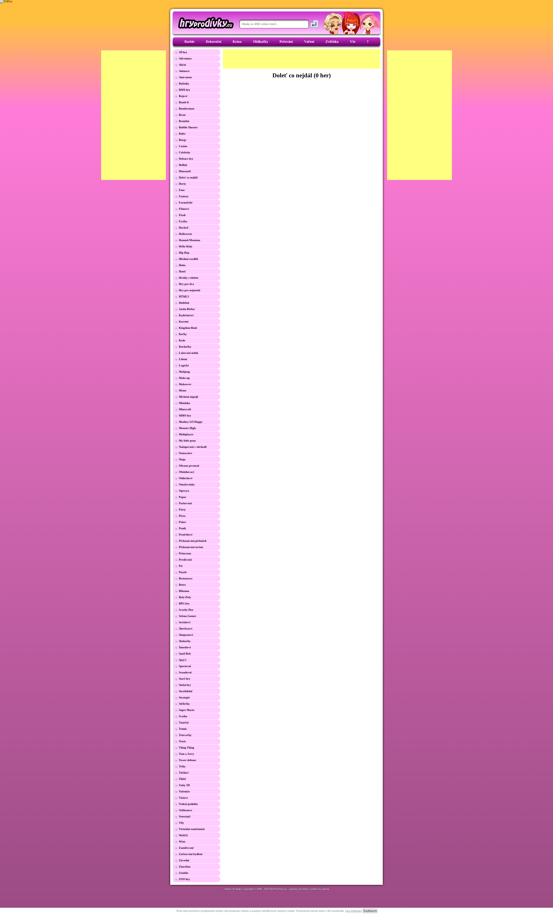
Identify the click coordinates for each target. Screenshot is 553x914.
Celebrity (184, 152)
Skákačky (185, 641)
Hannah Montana (189, 240)
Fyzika (183, 221)
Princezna (185, 553)
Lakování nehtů (188, 352)
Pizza (182, 515)
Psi (181, 565)
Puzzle (183, 572)
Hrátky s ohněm (188, 277)
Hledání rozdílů (188, 259)
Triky (182, 766)
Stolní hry (185, 685)
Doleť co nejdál (188, 177)
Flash (182, 215)
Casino (183, 146)
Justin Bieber (187, 309)
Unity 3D (184, 785)
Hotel (182, 271)
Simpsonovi (186, 634)
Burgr (182, 139)
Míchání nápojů (188, 396)
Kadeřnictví (186, 315)
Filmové (184, 208)
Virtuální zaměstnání (192, 829)
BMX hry (184, 89)
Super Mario (186, 710)
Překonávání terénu (191, 547)
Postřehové (185, 534)
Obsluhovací (186, 472)
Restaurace (185, 578)
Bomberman (186, 108)
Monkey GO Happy (191, 421)
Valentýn (184, 791)
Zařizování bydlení (190, 854)
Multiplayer (186, 434)
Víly (181, 822)
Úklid (182, 778)
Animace (184, 71)
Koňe (182, 340)
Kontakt (237, 888)
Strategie (184, 697)
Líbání (183, 359)
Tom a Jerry (186, 753)
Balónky (184, 83)
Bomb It (184, 102)
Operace (184, 490)
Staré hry (184, 678)
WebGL (183, 835)
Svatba (183, 716)
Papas (182, 497)
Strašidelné (185, 691)
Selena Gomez (187, 616)
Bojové (183, 96)
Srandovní (185, 672)
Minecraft (185, 409)
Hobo (182, 265)
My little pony (187, 440)
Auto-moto (185, 77)
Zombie (183, 872)
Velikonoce (185, 810)
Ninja (182, 459)
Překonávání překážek (193, 540)
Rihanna (184, 591)
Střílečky (184, 703)
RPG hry (184, 603)
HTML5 (184, 296)
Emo (182, 190)
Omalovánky (187, 484)
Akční (182, 64)
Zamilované (186, 847)
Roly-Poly (185, 597)
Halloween (185, 233)
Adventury (185, 58)
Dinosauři (185, 171)
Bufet (182, 133)
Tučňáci (184, 772)
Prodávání (185, 559)
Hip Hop (184, 252)
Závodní (184, 860)
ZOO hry (184, 879)
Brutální (184, 121)
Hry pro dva (186, 284)
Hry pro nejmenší (189, 290)
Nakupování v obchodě (193, 446)
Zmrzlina (185, 866)
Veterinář (185, 816)
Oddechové (185, 478)
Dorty (182, 183)
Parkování (185, 503)
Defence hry (186, 158)
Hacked (183, 227)
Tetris (182, 741)
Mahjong (184, 371)
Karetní (183, 321)
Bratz (182, 114)
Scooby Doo (186, 609)
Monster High (187, 428)
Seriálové (185, 622)
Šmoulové (185, 647)
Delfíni (183, 165)
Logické (184, 365)
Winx (182, 841)
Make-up (184, 378)
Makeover (185, 384)
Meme (182, 390)
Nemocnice (185, 453)
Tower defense (187, 760)
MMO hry (185, 415)
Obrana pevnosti (189, 465)
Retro (182, 584)
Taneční (184, 722)
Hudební (184, 302)
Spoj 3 (182, 659)
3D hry (183, 52)
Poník (182, 528)
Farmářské (185, 202)
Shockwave (185, 628)
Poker (182, 522)
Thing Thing (186, 747)
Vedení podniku (188, 804)
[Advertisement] (301, 59)
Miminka (184, 403)
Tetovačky (185, 735)
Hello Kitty (185, 246)
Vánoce (183, 797)
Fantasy (184, 196)
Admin (227, 888)
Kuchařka (185, 346)
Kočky (183, 334)
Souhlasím (370, 910)
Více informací (353, 910)
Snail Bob (185, 653)
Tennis (183, 728)
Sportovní (185, 666)
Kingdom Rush (188, 327)
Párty (182, 509)
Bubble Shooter (188, 127)
